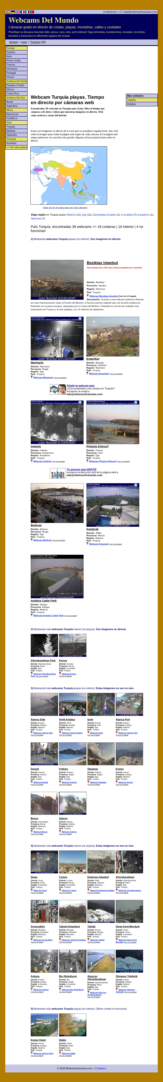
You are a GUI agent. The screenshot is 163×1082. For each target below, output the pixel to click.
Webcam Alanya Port (128, 733)
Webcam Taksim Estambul (74, 940)
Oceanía (11, 139)
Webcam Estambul (99, 373)
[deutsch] (13, 12)
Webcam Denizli (40, 782)
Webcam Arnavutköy (43, 940)
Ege (84, 214)
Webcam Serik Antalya (72, 733)
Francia (10, 64)
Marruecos (12, 114)
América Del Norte (16, 81)
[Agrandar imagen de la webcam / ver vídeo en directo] (57, 359)
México (10, 89)
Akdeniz (71, 214)
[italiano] (27, 12)
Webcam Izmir (96, 733)
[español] (8, 12)
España (10, 52)
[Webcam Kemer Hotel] (44, 1036)
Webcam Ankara (41, 990)
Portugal (11, 73)
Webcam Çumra (69, 890)
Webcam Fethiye (69, 782)
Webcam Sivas (40, 890)
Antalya (131, 104)
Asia (24, 42)
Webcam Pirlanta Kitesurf (103, 461)
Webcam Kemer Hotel (43, 1053)
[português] (32, 12)
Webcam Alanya (69, 832)
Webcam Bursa (40, 832)
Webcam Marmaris (43, 377)
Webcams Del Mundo (43, 19)
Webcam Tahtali (97, 940)
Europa (10, 48)
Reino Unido (13, 60)
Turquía (35, 42)
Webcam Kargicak (99, 544)
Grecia (10, 77)
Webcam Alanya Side (43, 733)
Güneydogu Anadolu (104, 214)
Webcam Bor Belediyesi (73, 990)
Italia (9, 56)
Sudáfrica (11, 118)
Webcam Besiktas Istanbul (103, 296)
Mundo (13, 42)
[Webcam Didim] (72, 1036)
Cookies (100, 1068)
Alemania (11, 68)
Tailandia (11, 135)
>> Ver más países (16, 147)
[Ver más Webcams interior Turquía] (44, 656)
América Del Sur (15, 97)
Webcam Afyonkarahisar (129, 890)
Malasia (10, 130)
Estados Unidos (15, 85)
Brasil (9, 101)
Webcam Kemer (125, 782)
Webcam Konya (69, 674)
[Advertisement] (94, 70)
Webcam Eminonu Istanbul (102, 890)
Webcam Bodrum (42, 540)
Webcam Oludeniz (98, 782)
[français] (22, 12)
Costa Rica (12, 93)
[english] (18, 12)
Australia (11, 143)
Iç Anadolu (127, 214)
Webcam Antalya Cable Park (48, 615)
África (9, 110)
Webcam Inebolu (42, 461)
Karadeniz (143, 214)
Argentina (11, 106)
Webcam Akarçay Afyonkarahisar (96, 994)
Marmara (36, 218)
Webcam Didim (68, 1053)
